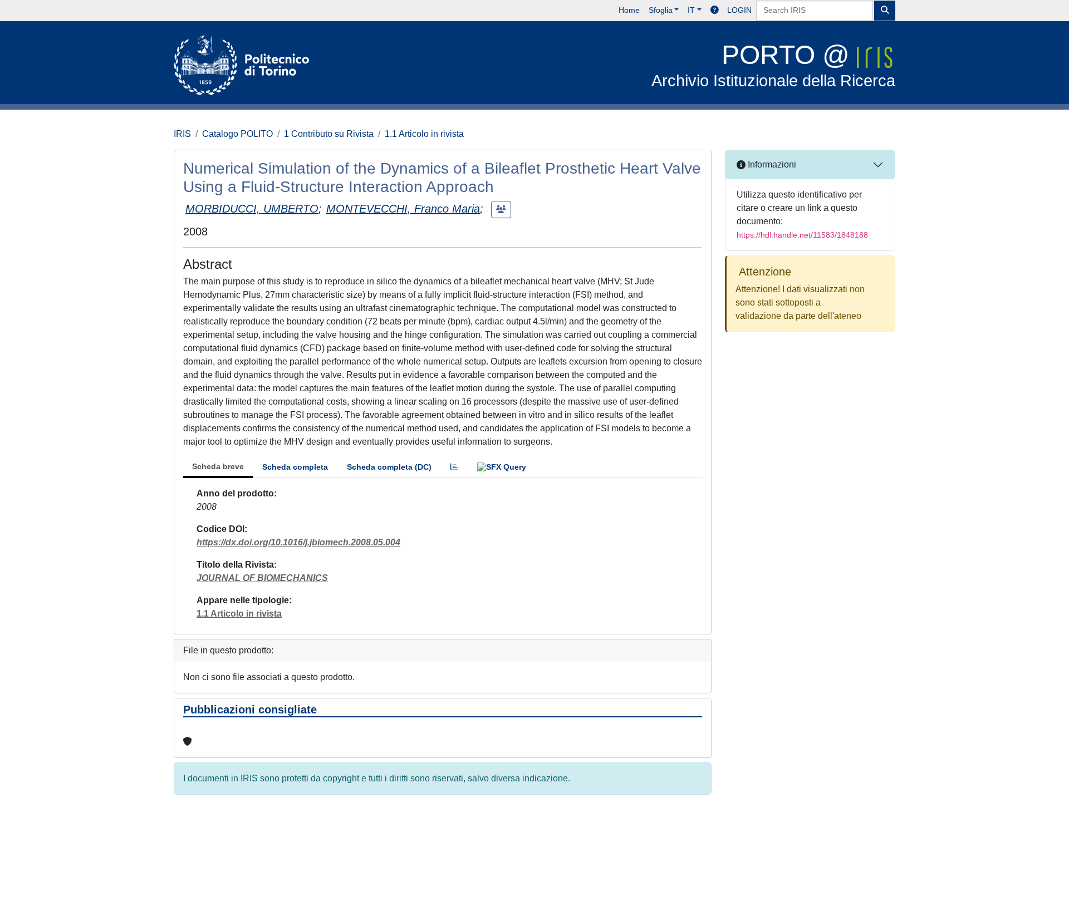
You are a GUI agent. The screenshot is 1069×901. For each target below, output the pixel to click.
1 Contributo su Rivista (329, 134)
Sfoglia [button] (661, 10)
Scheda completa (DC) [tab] (389, 466)
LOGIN (739, 10)
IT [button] (691, 10)
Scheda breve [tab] (218, 466)
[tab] (454, 467)
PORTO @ (773, 65)
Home (629, 10)
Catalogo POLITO (237, 134)
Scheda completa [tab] (295, 466)
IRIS (182, 134)
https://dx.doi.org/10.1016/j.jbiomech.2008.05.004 (298, 542)
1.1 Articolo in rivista (424, 134)
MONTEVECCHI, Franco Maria (403, 209)
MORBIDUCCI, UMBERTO (251, 209)
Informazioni (771, 164)
